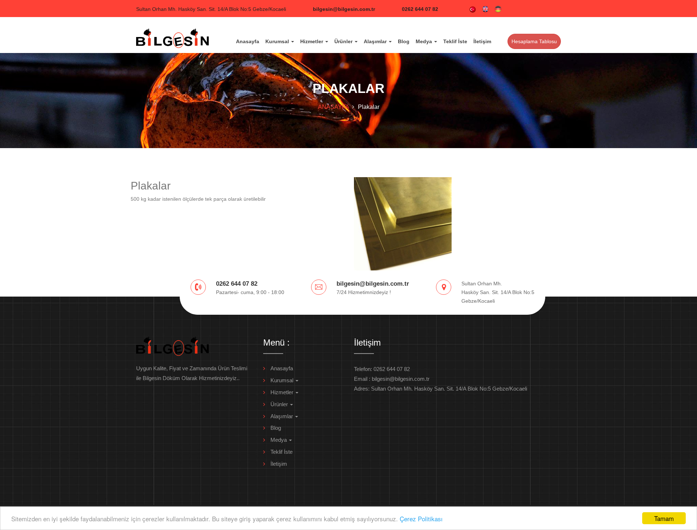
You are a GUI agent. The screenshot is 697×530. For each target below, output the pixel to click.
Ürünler (344, 41)
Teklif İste (455, 41)
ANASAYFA (333, 107)
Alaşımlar (376, 41)
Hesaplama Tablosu (534, 41)
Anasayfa (247, 41)
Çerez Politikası (421, 518)
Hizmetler (312, 41)
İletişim (482, 41)
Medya (424, 41)
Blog (403, 41)
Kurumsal (277, 41)
